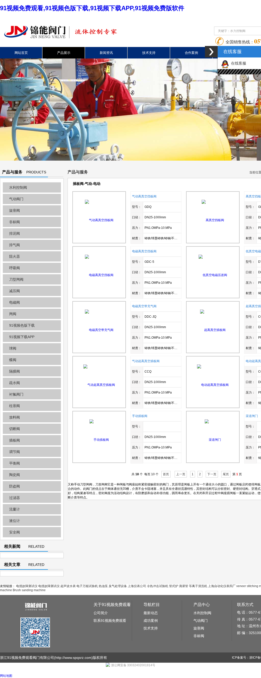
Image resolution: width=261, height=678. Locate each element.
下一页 (211, 474)
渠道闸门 (252, 416)
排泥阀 (14, 233)
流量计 (14, 509)
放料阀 (14, 417)
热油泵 (103, 586)
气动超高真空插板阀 (146, 361)
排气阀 (14, 245)
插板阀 (14, 440)
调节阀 (14, 452)
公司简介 (101, 613)
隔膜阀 (14, 371)
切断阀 (14, 429)
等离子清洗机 (198, 586)
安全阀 (14, 532)
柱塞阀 (14, 406)
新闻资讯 (106, 53)
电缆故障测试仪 (26, 586)
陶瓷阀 (14, 475)
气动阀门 (16, 199)
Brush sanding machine (29, 590)
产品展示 (63, 53)
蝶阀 (12, 360)
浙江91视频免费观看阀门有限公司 (27, 658)
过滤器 (14, 498)
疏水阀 (14, 383)
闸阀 (12, 314)
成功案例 (150, 620)
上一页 (180, 474)
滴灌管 (183, 586)
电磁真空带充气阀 (144, 306)
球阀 (12, 348)
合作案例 (191, 53)
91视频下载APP (21, 337)
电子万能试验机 (87, 586)
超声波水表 (68, 586)
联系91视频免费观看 (110, 620)
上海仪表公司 (137, 586)
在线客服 (237, 63)
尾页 (226, 474)
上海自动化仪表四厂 (222, 586)
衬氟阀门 (16, 394)
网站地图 (6, 675)
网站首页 (21, 53)
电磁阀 (14, 302)
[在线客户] (211, 51)
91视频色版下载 (22, 325)
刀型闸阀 (16, 279)
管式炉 (173, 586)
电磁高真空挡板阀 (144, 251)
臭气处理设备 (118, 586)
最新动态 (150, 613)
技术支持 (148, 53)
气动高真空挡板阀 (144, 196)
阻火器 (14, 256)
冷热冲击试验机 (157, 586)
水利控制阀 (18, 187)
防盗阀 (14, 486)
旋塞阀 (14, 210)
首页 (166, 474)
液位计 (14, 521)
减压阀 (14, 291)
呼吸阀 (14, 268)
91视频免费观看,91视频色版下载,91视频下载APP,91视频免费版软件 (92, 8)
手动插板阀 (139, 416)
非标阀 (14, 222)
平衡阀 (14, 463)
